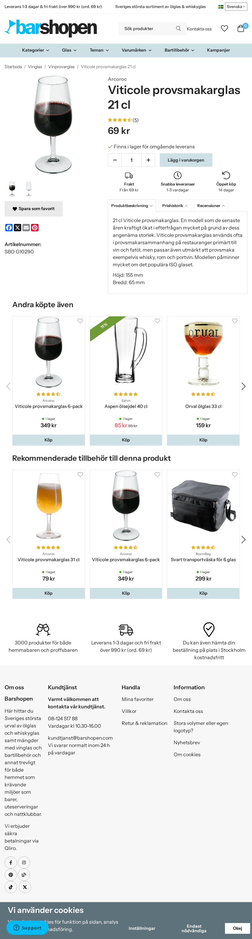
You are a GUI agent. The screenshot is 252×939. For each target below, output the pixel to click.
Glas (66, 50)
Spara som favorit (36, 208)
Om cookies (187, 754)
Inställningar (142, 928)
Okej (237, 928)
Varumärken (134, 50)
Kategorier (33, 50)
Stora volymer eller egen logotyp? (201, 727)
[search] (178, 28)
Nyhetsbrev (187, 742)
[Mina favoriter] (224, 28)
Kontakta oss (199, 28)
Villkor (129, 711)
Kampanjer (218, 50)
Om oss (182, 699)
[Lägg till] (148, 160)
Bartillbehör (177, 50)
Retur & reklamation (144, 723)
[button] (49, 440)
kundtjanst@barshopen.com (80, 738)
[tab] (133, 205)
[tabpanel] (177, 253)
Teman (97, 50)
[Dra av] (115, 160)
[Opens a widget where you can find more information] (27, 928)
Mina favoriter (138, 699)
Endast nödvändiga (194, 928)
